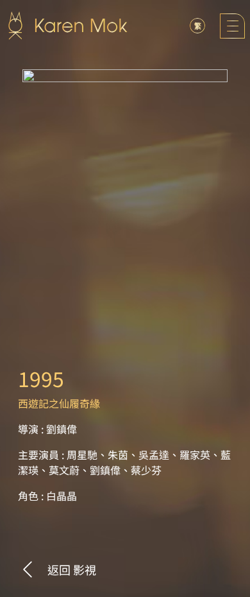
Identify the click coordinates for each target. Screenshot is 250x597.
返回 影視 (71, 569)
